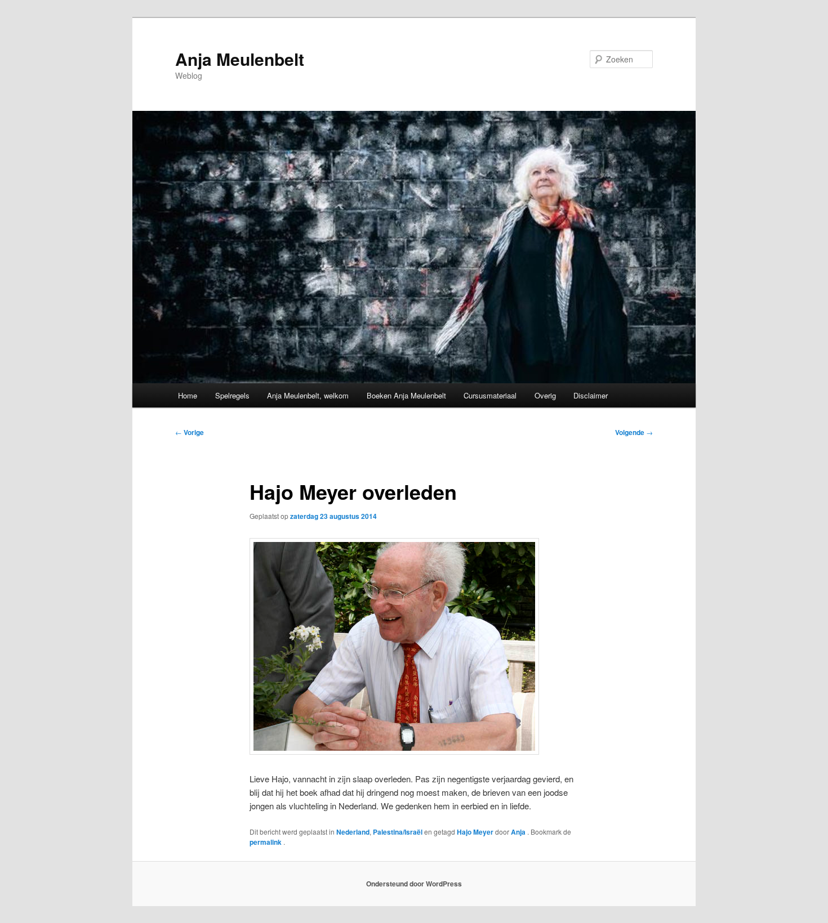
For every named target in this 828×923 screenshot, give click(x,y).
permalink (266, 842)
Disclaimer (590, 395)
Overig (545, 395)
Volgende (634, 432)
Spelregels (232, 395)
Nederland (353, 832)
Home (187, 395)
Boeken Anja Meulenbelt (406, 395)
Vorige (189, 432)
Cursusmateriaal (490, 395)
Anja (519, 832)
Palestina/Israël (397, 832)
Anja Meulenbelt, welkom (308, 395)
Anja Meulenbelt (239, 59)
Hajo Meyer (475, 832)
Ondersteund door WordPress (414, 884)
